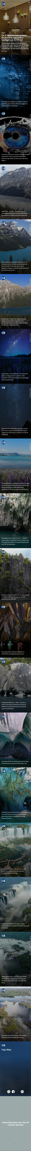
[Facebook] (13, 1092)
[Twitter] (17, 1092)
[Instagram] (22, 1092)
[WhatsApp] (8, 1092)
